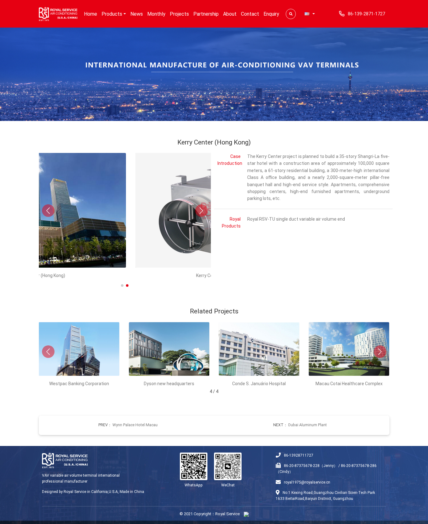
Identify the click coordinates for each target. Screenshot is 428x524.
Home (90, 14)
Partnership (206, 14)
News (136, 14)
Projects (179, 14)
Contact (250, 14)
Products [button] (112, 14)
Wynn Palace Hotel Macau (135, 425)
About (230, 14)
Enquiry (271, 14)
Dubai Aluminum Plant (307, 425)
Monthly (156, 14)
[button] (309, 14)
